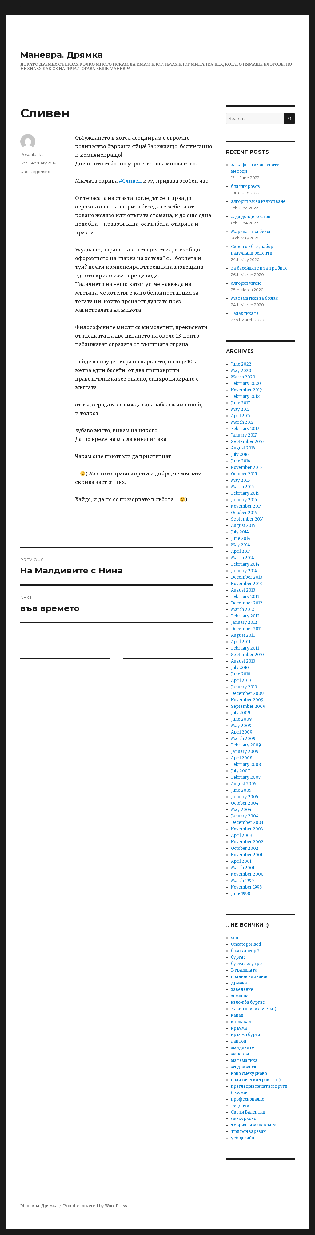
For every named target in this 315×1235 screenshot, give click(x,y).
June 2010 (240, 674)
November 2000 (247, 874)
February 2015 (245, 493)
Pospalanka (32, 154)
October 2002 (244, 848)
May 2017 (240, 409)
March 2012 (242, 609)
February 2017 (245, 428)
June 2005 (241, 790)
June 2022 (241, 364)
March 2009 (243, 738)
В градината (244, 970)
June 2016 (240, 461)
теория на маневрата (254, 1125)
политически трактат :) (256, 1080)
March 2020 (243, 377)
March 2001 (242, 867)
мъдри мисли (245, 1067)
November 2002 (247, 842)
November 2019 (246, 390)
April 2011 (240, 641)
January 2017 (244, 435)
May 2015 (240, 480)
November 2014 (246, 506)
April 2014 (241, 551)
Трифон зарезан (248, 1131)
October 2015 (244, 474)
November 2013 (246, 583)
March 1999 (242, 880)
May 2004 (241, 809)
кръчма (239, 1028)
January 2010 (244, 687)
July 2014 (240, 532)
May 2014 (240, 545)
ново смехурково (249, 1073)
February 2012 (245, 616)
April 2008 (241, 758)
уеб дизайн (242, 1138)
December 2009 (247, 693)
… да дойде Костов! (251, 216)
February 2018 (245, 396)
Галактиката (245, 313)
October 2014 (244, 512)
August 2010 (243, 661)
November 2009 (247, 700)
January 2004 (245, 816)
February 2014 (245, 564)
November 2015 (246, 467)
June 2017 (240, 403)
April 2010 (241, 680)
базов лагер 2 (245, 950)
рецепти (240, 1105)
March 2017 (242, 422)
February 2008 (246, 764)
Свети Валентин (248, 1112)
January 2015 (244, 499)
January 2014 (244, 570)
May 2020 (241, 370)
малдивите (242, 1047)
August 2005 (243, 783)
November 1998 (246, 887)
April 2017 (240, 415)
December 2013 (246, 577)
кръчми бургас (246, 1034)
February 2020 (246, 383)
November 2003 (247, 829)
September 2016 (247, 441)
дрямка (239, 983)
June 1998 (240, 893)
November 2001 (246, 854)
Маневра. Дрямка (61, 54)
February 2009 (246, 745)
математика (244, 1060)
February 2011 (245, 648)
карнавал (241, 1021)
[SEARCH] (289, 118)
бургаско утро (246, 963)
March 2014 (242, 557)
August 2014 (243, 525)
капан (237, 1015)
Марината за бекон (251, 231)
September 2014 (247, 519)
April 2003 (241, 835)
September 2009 (248, 706)
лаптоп (238, 1041)
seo (234, 937)
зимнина (240, 996)
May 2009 (241, 725)
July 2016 (240, 454)
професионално (247, 1099)
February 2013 (245, 596)
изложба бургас (248, 1002)
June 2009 (241, 719)
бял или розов (245, 186)
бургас (238, 957)
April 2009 (241, 732)
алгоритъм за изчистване (258, 201)
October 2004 (245, 803)
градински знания (250, 976)
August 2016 (243, 448)
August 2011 (243, 635)
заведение (242, 989)
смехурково (243, 1118)
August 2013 (243, 590)
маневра (240, 1054)
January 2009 (244, 751)
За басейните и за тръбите (259, 268)
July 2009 (240, 712)
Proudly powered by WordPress (95, 1206)
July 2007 (240, 771)
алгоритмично (246, 283)
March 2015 (242, 486)
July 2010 (240, 667)
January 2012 (244, 622)
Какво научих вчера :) (253, 1008)
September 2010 (247, 654)
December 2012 (246, 603)
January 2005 (244, 796)
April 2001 (241, 861)
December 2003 (247, 822)
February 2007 (246, 777)
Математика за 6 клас (254, 298)
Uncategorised (35, 171)
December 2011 (246, 628)
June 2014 (240, 538)
